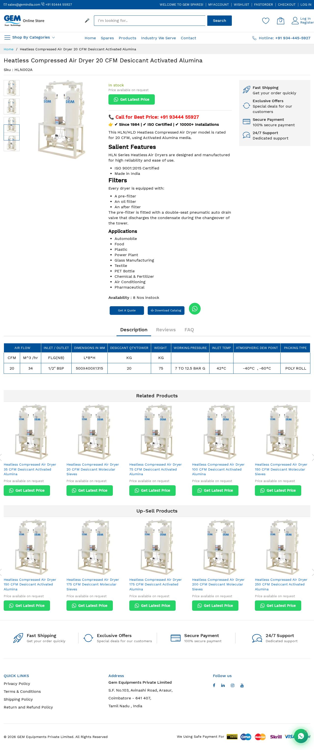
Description (133, 330)
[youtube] (223, 686)
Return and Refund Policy (28, 707)
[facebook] (214, 686)
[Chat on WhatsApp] (301, 736)
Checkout (287, 4)
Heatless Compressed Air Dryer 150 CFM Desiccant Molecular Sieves (281, 469)
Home (8, 49)
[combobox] (149, 20)
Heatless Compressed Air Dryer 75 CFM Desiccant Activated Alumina (155, 469)
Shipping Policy (18, 699)
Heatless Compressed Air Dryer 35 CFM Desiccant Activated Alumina (30, 469)
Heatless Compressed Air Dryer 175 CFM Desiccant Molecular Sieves (92, 584)
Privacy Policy (17, 683)
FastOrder (263, 4)
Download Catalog (167, 310)
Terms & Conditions (22, 691)
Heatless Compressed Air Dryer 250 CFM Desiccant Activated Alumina (281, 584)
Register (307, 22)
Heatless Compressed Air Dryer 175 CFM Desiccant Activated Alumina (155, 584)
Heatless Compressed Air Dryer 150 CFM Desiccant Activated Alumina (30, 584)
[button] (12, 88)
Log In (306, 4)
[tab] (134, 329)
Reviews (166, 330)
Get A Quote (127, 310)
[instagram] (232, 686)
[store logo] (24, 20)
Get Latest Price (134, 99)
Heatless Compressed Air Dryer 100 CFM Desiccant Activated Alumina (218, 469)
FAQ (189, 330)
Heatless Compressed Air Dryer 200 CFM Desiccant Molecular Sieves (218, 584)
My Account (218, 4)
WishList (241, 4)
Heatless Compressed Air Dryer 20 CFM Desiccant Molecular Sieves (92, 469)
